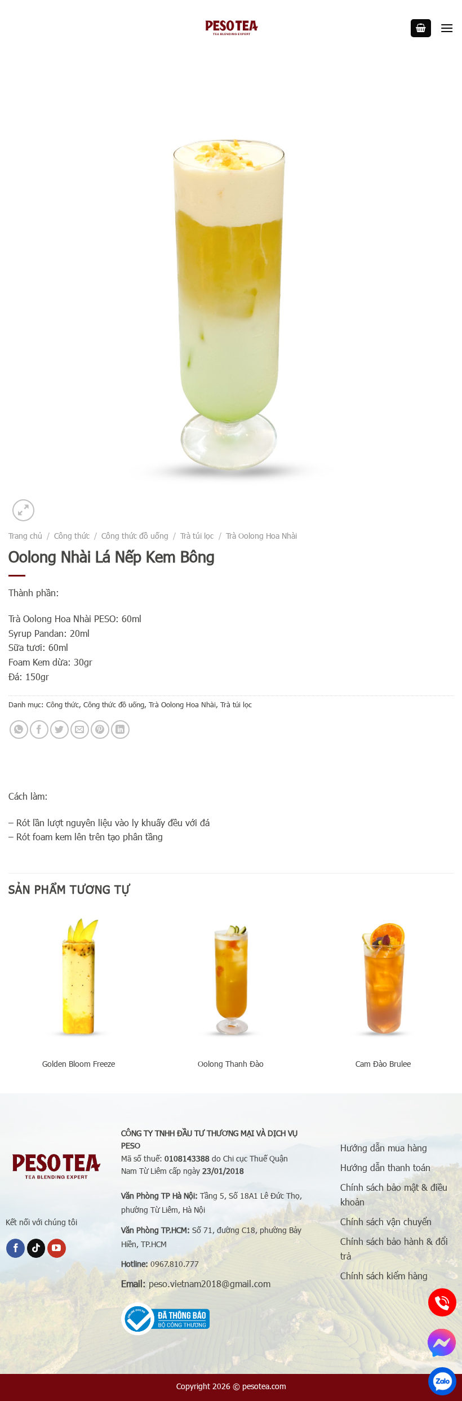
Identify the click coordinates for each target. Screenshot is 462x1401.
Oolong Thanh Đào (231, 1064)
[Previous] (9, 1000)
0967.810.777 (174, 1263)
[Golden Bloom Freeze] (78, 980)
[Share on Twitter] (59, 729)
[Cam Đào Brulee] (383, 980)
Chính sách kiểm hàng (384, 1276)
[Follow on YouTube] (56, 1248)
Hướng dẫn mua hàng (383, 1148)
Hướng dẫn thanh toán (385, 1167)
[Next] (453, 1000)
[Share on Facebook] (39, 729)
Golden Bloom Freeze (78, 1064)
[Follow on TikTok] (36, 1248)
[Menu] (447, 28)
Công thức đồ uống (134, 535)
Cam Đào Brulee (383, 1064)
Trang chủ (25, 535)
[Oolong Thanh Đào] (231, 980)
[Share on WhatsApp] (19, 729)
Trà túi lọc (197, 535)
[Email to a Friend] (79, 729)
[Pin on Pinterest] (100, 729)
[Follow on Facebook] (15, 1248)
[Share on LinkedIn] (120, 729)
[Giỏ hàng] (421, 28)
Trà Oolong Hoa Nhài (261, 535)
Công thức (72, 535)
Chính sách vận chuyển (386, 1221)
